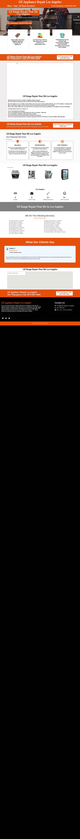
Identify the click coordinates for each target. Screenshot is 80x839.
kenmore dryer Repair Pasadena (14, 384)
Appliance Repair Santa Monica (14, 655)
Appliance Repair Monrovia (13, 618)
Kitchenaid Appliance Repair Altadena (15, 420)
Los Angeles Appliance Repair (13, 661)
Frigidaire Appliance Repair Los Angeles (16, 802)
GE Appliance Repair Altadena (13, 394)
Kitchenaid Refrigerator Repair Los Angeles (16, 571)
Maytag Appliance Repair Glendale (14, 475)
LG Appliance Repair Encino (13, 465)
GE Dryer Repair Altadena (13, 405)
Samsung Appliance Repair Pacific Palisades (17, 763)
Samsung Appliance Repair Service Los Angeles (17, 718)
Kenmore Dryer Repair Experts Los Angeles (16, 557)
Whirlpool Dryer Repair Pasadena (14, 606)
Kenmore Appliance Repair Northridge (15, 508)
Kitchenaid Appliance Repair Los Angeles (16, 672)
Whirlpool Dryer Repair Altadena (14, 436)
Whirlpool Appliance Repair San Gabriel (16, 486)
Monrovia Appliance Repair (13, 632)
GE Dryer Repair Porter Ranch (13, 580)
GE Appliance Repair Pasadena (14, 347)
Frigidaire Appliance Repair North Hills (15, 532)
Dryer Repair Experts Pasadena (14, 555)
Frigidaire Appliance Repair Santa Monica (16, 619)
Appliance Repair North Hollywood (15, 623)
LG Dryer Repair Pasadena (13, 577)
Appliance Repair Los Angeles (13, 793)
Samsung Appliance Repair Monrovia (15, 634)
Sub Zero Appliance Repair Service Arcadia (16, 746)
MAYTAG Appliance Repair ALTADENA (15, 368)
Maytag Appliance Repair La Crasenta (15, 679)
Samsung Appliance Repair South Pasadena (16, 791)
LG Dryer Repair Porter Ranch (13, 578)
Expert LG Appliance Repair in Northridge (16, 543)
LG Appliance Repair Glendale (13, 469)
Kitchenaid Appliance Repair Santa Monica (16, 674)
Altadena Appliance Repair (13, 640)
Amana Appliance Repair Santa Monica (15, 637)
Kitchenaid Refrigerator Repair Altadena (16, 423)
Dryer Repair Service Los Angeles (14, 730)
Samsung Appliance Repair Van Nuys (15, 739)
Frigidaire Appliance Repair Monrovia (15, 647)
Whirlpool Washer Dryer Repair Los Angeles (16, 336)
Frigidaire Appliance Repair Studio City (15, 535)
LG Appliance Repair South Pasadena (15, 529)
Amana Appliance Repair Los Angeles (15, 664)
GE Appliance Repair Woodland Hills (15, 587)
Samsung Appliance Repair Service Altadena (17, 744)
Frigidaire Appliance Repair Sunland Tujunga (17, 534)
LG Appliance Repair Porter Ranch (14, 513)
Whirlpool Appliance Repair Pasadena (15, 354)
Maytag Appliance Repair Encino (14, 662)
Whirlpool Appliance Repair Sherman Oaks (16, 490)
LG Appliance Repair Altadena (13, 396)
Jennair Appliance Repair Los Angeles (15, 808)
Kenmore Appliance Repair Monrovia (15, 626)
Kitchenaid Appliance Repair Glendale (15, 473)
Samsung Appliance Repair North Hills (15, 518)
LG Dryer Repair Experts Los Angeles (15, 553)
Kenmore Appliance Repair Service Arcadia (16, 749)
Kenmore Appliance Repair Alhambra (15, 342)
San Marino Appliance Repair (13, 569)
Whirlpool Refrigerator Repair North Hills (16, 608)
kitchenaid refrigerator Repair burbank (15, 387)
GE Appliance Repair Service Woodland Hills (17, 725)
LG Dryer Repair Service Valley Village (15, 731)
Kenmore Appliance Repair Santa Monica (16, 616)
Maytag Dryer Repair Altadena (14, 389)
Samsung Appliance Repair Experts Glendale (17, 550)
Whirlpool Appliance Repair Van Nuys (15, 738)
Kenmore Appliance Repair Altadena (15, 353)
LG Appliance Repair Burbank (13, 499)
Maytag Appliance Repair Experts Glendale (16, 549)
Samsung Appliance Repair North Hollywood (17, 774)
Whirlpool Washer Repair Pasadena (15, 595)
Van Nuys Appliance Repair (13, 669)
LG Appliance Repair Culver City (14, 331)
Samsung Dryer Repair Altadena (14, 444)
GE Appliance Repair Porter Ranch (14, 539)
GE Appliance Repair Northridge (14, 538)
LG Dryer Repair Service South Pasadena (16, 734)
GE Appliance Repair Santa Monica (15, 335)
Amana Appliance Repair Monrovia (14, 829)
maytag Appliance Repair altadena (14, 370)
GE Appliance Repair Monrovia (14, 588)
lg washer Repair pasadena (13, 359)
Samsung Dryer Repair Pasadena (14, 378)
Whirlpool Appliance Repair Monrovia (15, 633)
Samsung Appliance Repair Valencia (15, 777)
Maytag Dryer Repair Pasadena (14, 415)
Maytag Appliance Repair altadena (14, 388)
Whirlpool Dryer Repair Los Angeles (15, 602)
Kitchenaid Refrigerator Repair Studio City (16, 574)
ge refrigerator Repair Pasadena (14, 366)
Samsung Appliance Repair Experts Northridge (17, 545)
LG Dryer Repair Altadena (13, 417)
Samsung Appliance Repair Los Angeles (16, 612)
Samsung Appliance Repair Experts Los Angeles (17, 546)
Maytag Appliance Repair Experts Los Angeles (17, 548)
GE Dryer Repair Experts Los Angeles (15, 556)
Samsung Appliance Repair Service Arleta (16, 742)
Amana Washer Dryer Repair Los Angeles (16, 338)
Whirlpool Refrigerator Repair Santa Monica (16, 609)
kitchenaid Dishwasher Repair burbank (15, 392)
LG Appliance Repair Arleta (13, 457)
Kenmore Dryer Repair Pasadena (14, 429)
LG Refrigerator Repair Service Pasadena (16, 716)
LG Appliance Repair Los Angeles (14, 329)
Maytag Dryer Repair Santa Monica (15, 597)
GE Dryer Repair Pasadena (13, 367)
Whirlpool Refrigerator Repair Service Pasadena (17, 717)
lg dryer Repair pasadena (12, 357)
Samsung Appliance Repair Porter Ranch (16, 520)
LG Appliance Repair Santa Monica (15, 326)
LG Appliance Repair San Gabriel (14, 483)
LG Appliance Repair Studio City (14, 528)
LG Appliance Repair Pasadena (14, 333)
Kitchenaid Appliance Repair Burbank (15, 346)
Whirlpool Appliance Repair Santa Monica (16, 492)
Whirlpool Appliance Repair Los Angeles (16, 487)
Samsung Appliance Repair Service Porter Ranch (18, 720)
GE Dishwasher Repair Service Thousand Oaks (17, 756)
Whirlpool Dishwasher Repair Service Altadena (17, 758)
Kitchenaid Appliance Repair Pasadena (15, 349)
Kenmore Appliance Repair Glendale (15, 476)
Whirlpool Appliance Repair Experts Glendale (17, 552)
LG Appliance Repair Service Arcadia (15, 752)
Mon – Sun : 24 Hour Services (21, 6)
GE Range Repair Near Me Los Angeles (24, 124)
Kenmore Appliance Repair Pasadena (15, 507)
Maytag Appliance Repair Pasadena (15, 412)
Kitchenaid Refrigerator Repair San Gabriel (16, 573)
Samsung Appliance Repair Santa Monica (16, 613)
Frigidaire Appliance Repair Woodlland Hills (16, 536)
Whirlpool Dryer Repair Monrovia (14, 604)
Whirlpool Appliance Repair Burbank (15, 406)
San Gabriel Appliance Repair (13, 482)
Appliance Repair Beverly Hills (13, 627)
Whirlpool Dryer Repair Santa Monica (15, 605)
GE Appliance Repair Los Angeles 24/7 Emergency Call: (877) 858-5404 (23, 293)
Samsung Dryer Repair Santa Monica (15, 599)
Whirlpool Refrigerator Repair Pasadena (16, 611)
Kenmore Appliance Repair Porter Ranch (16, 506)
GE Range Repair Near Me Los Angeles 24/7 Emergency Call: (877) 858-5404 (24, 57)
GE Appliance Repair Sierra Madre (14, 590)
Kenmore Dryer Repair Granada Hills (15, 759)
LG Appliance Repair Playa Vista (14, 711)
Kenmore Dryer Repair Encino (13, 760)
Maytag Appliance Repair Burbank (14, 690)
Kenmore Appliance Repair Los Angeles (16, 343)
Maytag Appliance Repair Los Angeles (15, 676)
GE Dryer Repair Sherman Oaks (14, 581)
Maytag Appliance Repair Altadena (15, 352)
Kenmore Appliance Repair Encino (14, 685)
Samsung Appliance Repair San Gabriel (15, 485)
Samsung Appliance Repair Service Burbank (17, 745)
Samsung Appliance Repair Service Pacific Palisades (18, 723)
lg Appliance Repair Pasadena (13, 371)
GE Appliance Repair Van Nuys (14, 541)
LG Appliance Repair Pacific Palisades (15, 770)
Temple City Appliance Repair (13, 836)
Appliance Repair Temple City (13, 622)
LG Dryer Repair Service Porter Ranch (15, 735)
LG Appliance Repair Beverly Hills (14, 790)
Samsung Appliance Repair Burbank (15, 461)
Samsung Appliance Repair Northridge (15, 515)
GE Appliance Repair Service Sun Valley (16, 727)
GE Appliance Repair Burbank (13, 472)
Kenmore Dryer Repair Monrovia (14, 584)
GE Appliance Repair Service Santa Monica (16, 728)
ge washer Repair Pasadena (13, 364)
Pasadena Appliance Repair (13, 639)
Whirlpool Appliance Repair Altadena (15, 395)
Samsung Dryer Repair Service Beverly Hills (16, 732)
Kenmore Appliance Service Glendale (15, 500)
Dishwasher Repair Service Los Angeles (16, 753)
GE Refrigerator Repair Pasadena (14, 783)
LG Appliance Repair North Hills (14, 521)
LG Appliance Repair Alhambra (14, 345)
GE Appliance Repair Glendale (13, 471)
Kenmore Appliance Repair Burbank (15, 689)
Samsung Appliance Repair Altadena (15, 398)
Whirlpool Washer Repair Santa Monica (15, 594)
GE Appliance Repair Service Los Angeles (16, 724)
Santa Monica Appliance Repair (14, 650)
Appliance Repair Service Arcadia (14, 748)
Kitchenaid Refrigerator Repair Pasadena (16, 576)
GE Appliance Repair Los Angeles (14, 340)
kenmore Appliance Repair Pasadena (15, 381)
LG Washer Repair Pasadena (13, 646)
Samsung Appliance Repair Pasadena (15, 377)
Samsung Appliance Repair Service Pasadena (17, 721)
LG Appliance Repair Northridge (14, 510)
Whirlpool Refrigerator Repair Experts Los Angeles (18, 559)
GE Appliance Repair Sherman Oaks (15, 542)
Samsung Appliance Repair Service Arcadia (16, 751)
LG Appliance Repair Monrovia (14, 591)
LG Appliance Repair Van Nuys (14, 737)
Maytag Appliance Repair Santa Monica (16, 630)
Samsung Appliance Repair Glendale (15, 665)
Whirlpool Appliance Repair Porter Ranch (16, 489)
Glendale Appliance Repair (13, 700)
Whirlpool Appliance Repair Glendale (15, 703)
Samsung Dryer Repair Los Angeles (15, 566)
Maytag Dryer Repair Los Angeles (14, 564)
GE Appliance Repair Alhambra (14, 339)
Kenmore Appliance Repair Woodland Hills (16, 683)
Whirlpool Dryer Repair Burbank (14, 409)
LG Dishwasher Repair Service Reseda (15, 755)
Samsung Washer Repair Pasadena (14, 641)
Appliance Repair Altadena (13, 391)
